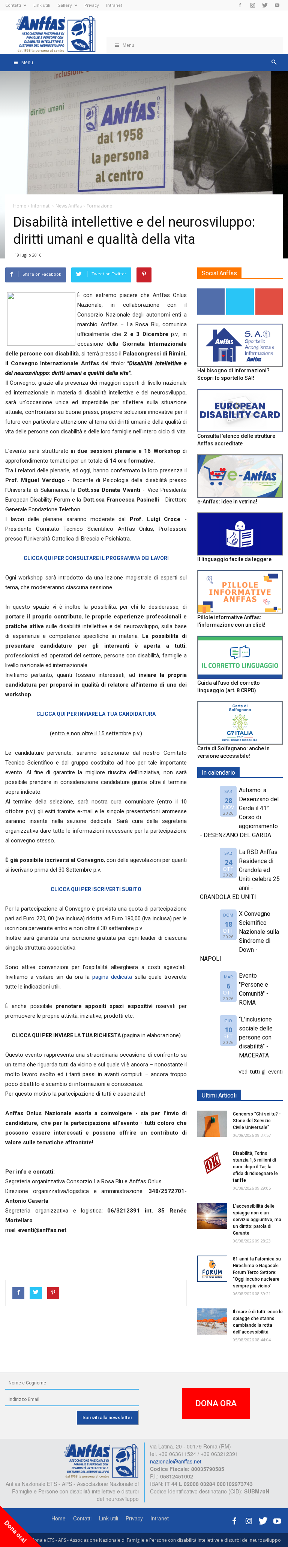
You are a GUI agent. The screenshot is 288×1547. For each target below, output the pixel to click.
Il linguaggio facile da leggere (234, 559)
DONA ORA (216, 1403)
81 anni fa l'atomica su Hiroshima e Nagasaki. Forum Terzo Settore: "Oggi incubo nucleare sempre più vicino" (257, 1272)
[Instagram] (252, 5)
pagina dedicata (113, 977)
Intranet (114, 5)
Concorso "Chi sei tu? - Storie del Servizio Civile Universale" (257, 1120)
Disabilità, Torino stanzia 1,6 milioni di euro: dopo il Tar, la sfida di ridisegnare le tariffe (255, 1167)
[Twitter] (264, 5)
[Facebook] (240, 5)
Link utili (41, 5)
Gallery (64, 5)
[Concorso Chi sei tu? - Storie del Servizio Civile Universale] (212, 1124)
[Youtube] (277, 5)
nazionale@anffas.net (175, 1461)
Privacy (91, 5)
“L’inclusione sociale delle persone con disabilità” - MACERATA (256, 1037)
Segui (211, 291)
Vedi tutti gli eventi (260, 1071)
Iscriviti (269, 291)
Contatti (13, 5)
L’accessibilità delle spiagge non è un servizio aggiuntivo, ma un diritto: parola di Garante (257, 1220)
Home (58, 1518)
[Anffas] (101, 1460)
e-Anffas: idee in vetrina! (227, 502)
